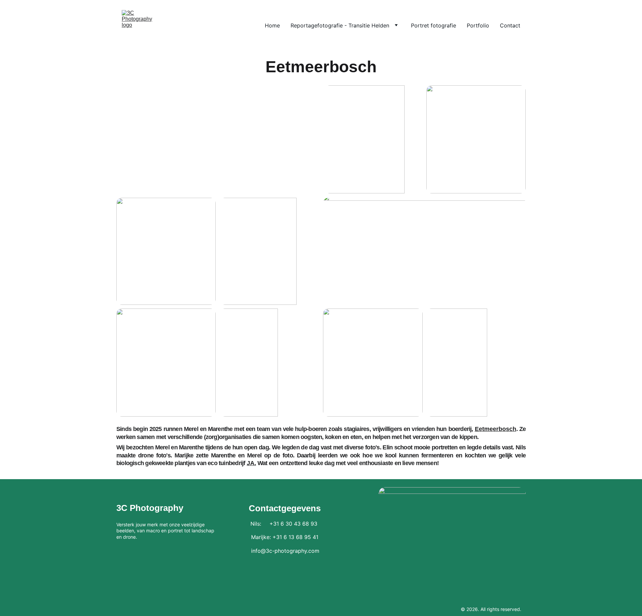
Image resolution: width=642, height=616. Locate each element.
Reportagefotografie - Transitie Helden (340, 25)
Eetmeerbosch (495, 429)
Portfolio (478, 25)
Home (272, 25)
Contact (510, 25)
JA (250, 463)
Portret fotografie (433, 25)
